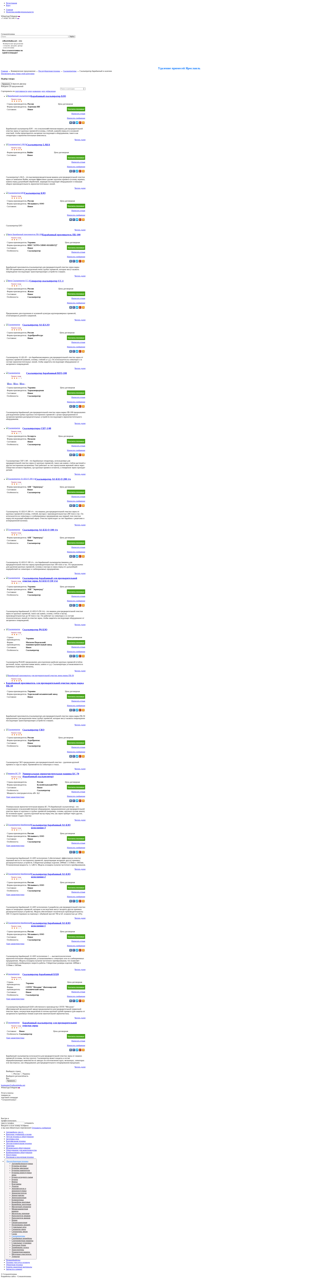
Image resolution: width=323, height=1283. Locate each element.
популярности (21, 91)
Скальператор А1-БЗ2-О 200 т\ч (53, 479)
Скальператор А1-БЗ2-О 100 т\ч (40, 529)
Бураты (15, 1179)
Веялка (15, 1182)
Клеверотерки (18, 1200)
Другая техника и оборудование (20, 1137)
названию (36, 91)
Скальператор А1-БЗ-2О (36, 324)
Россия (17, 1074)
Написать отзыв (78, 114)
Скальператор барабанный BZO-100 (46, 373)
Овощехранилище (19, 1222)
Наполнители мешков (21, 1216)
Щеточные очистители (22, 1254)
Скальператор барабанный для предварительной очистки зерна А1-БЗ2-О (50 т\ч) (49, 579)
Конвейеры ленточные (21, 1204)
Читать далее (80, 140)
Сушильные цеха (19, 1227)
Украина (26, 1074)
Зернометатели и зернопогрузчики (19, 1189)
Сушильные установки (21, 1243)
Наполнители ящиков (21, 1218)
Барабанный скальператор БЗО (48, 96)
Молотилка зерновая (20, 1213)
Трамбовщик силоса (20, 1247)
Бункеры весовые (19, 1166)
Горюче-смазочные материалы (19, 1267)
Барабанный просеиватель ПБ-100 (61, 234)
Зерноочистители (19, 1193)
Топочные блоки (19, 1245)
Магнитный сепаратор (21, 1207)
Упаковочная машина (21, 1252)
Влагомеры (16, 1184)
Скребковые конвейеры (22, 1238)
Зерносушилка (18, 1195)
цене (30, 91)
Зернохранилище (19, 1197)
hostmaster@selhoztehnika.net (10, 20)
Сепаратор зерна (19, 1229)
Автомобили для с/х (14, 1132)
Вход (8, 5)
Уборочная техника (14, 1265)
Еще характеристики (15, 797)
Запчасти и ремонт (14, 1269)
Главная (9, 10)
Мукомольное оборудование (18, 1148)
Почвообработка (13, 1260)
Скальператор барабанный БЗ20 (40, 974)
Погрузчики (11, 1155)
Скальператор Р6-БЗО (34, 629)
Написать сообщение (76, 118)
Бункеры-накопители (21, 1170)
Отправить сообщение (41, 1128)
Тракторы (10, 1146)
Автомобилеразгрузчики (22, 1163)
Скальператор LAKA (38, 144)
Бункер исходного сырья (22, 1177)
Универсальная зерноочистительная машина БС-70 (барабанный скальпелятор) (50, 775)
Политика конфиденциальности (20, 12)
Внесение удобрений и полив (19, 1134)
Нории (14, 1220)
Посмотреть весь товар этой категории (17, 74)
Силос (14, 1234)
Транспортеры (18, 1250)
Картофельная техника (16, 1141)
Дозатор (15, 1186)
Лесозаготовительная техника (19, 1143)
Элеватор (16, 1256)
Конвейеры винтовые (21, 1202)
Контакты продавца (76, 109)
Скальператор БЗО (35, 193)
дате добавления (48, 91)
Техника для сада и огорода (18, 1262)
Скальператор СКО (33, 729)
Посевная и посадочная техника (20, 1157)
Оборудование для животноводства (21, 1150)
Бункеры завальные (20, 1168)
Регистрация (11, 3)
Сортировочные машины (22, 1241)
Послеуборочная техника (49, 71)
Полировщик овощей (21, 1225)
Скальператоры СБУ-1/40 (36, 428)
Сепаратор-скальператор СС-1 (47, 281)
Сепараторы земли (20, 1231)
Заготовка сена (12, 1139)
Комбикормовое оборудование (19, 1152)
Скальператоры (69, 71)
